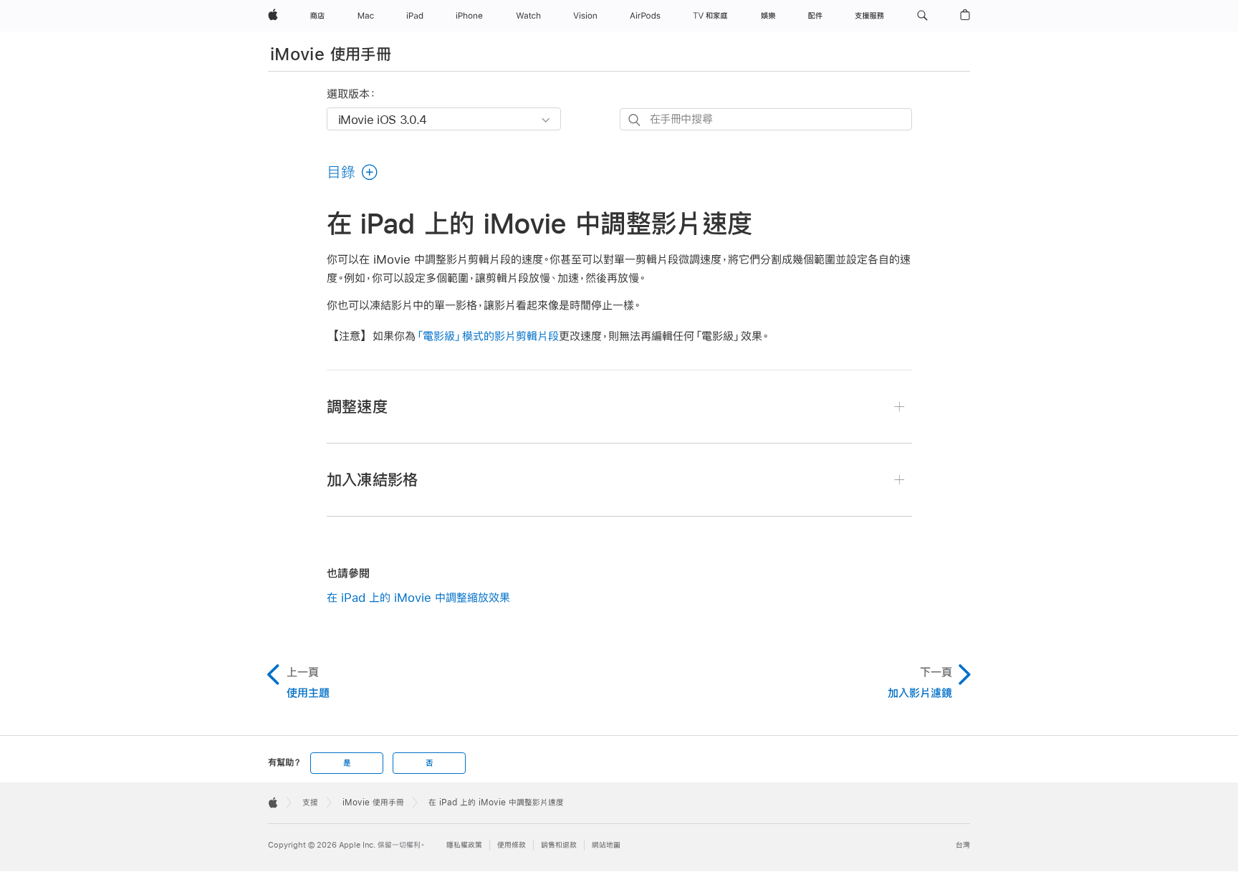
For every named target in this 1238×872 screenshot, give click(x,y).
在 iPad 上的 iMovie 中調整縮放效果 (418, 597)
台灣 (963, 845)
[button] (922, 16)
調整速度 (357, 406)
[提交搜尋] (635, 120)
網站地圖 (606, 845)
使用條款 (511, 845)
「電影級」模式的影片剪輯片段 (487, 336)
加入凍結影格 (372, 479)
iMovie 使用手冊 (330, 53)
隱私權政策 (464, 845)
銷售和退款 (559, 845)
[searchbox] (766, 119)
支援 (310, 802)
